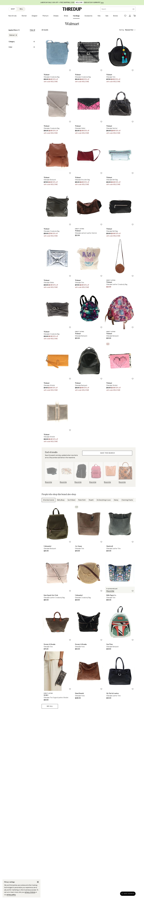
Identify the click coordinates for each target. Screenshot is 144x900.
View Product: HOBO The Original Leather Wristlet (57, 677)
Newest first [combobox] (129, 30)
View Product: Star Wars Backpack (120, 627)
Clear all (32, 30)
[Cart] (134, 16)
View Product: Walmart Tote (120, 58)
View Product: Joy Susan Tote (88, 529)
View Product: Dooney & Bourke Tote (57, 627)
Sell (21, 9)
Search (104, 9)
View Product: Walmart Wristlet (57, 367)
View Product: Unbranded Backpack (57, 529)
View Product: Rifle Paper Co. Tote (120, 578)
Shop (13, 9)
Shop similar (110, 591)
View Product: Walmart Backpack (57, 161)
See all (50, 706)
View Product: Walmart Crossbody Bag (57, 58)
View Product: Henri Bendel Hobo (88, 677)
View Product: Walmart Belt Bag (120, 161)
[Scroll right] (132, 500)
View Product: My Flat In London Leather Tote (120, 677)
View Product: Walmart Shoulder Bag (88, 161)
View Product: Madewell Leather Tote (120, 529)
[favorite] (70, 70)
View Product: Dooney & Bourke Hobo (88, 627)
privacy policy (11, 895)
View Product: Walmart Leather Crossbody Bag (120, 264)
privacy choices (30, 892)
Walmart (12, 35)
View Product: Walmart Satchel (120, 110)
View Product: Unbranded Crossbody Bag (88, 578)
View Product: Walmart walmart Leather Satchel (88, 212)
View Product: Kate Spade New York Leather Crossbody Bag (57, 578)
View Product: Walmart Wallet (88, 110)
